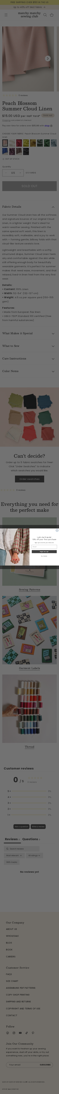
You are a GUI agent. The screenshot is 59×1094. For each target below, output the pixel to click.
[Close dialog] (57, 530)
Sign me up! (44, 551)
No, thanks (44, 556)
